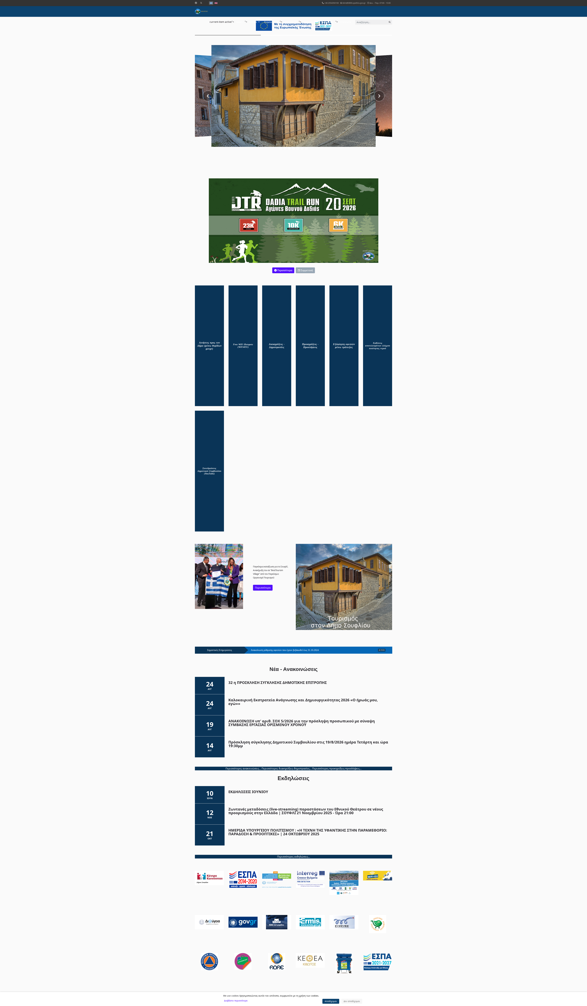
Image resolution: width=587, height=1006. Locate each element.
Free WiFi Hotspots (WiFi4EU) (243, 345)
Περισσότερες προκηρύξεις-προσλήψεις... (337, 768)
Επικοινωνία (345, 22)
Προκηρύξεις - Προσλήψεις (310, 346)
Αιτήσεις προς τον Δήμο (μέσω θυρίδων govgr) (209, 345)
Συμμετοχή (306, 270)
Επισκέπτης (308, 22)
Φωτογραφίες (327, 22)
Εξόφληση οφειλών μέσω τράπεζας (344, 346)
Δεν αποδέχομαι (352, 1001)
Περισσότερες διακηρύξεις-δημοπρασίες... (287, 768)
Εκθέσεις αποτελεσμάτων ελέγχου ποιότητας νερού (377, 346)
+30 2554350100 (331, 3)
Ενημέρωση (269, 22)
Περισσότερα (284, 270)
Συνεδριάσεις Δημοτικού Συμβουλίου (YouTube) (209, 471)
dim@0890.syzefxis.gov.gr (354, 3)
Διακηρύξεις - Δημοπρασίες (277, 346)
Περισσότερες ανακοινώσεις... (243, 768)
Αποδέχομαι (331, 1001)
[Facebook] (196, 2)
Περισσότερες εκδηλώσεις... (293, 856)
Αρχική (239, 22)
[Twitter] (201, 2)
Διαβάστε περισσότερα (235, 1000)
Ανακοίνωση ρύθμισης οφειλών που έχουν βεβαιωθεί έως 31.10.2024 (285, 650)
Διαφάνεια (289, 22)
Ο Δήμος (253, 22)
